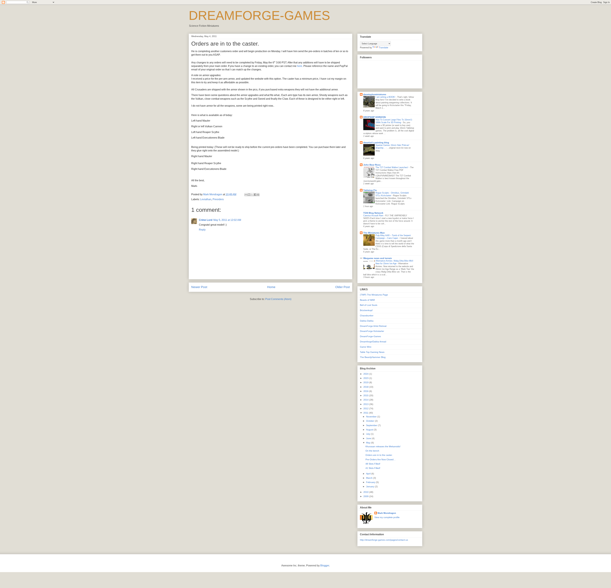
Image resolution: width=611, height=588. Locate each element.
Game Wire (365, 347)
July (368, 434)
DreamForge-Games (370, 336)
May (368, 442)
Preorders (218, 199)
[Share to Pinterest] (258, 194)
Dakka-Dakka (366, 320)
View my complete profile (387, 517)
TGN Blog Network (373, 213)
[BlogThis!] (249, 194)
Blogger (324, 565)
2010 (366, 492)
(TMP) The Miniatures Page (374, 294)
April (368, 473)
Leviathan (205, 199)
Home (271, 287)
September (372, 425)
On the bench (372, 450)
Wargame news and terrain (377, 258)
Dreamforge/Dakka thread (373, 341)
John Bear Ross (372, 164)
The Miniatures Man (374, 232)
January (370, 486)
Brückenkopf (366, 310)
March (369, 478)
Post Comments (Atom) (278, 299)
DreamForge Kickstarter (372, 331)
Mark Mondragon (387, 513)
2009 (366, 496)
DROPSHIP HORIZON (374, 117)
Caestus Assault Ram (373, 215)
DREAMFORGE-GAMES (259, 15)
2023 (366, 378)
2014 (366, 399)
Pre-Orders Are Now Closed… (380, 459)
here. (300, 66)
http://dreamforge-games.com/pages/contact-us (384, 540)
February (371, 482)
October (370, 421)
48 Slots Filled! (372, 463)
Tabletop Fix (370, 190)
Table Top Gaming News (372, 352)
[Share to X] (252, 194)
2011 (366, 412)
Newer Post (199, 287)
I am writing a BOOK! (386, 97)
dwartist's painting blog (376, 142)
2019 (366, 382)
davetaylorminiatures (374, 94)
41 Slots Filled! (372, 468)
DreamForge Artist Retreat (373, 326)
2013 (366, 404)
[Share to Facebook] (255, 194)
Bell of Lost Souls (368, 305)
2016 (366, 391)
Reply (202, 229)
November (371, 416)
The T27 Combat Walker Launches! (392, 167)
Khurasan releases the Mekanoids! (382, 446)
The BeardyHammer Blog (373, 357)
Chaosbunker (366, 315)
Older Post (342, 287)
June (369, 438)
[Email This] (246, 194)
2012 (366, 408)
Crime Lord (205, 220)
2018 (366, 387)
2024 (366, 374)
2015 (366, 395)
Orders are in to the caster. (379, 455)
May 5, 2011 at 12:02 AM (227, 220)
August (370, 429)
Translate (383, 47)
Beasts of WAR (367, 300)
